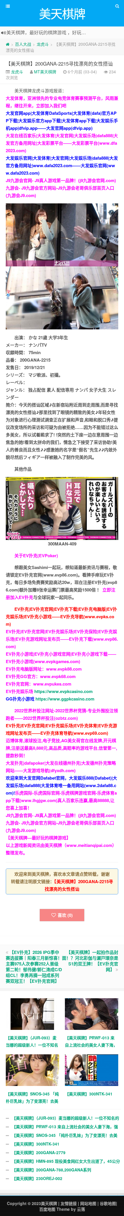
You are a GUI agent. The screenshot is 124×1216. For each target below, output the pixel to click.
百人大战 (23, 44)
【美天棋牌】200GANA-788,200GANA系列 (51, 1170)
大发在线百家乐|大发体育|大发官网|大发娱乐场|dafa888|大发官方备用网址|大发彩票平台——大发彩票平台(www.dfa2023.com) (62, 143)
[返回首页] (8, 44)
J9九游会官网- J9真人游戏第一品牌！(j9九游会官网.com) (61, 180)
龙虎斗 (43, 44)
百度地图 (47, 1209)
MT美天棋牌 (45, 72)
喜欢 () (65, 915)
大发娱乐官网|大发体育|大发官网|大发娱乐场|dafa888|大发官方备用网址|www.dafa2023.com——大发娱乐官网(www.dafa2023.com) (62, 165)
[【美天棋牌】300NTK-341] (91, 1069)
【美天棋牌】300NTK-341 (35, 1144)
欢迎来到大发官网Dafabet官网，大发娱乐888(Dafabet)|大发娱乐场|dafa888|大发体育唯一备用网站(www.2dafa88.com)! (61, 785)
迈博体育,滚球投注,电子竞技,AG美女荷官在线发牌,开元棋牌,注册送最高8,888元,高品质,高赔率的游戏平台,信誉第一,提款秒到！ (61, 748)
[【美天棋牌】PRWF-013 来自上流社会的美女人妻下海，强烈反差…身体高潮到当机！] (91, 1013)
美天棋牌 (49, 1203)
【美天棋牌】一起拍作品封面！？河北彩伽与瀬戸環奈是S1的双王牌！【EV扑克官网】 (90, 961)
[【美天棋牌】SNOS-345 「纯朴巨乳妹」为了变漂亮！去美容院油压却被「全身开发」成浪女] (32, 1069)
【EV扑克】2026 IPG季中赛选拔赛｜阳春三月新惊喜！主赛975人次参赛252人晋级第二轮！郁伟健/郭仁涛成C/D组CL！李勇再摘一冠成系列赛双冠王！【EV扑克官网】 (34, 966)
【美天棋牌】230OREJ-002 (37, 1178)
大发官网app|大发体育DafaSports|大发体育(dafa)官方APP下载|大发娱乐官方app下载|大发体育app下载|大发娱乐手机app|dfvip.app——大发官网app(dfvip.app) (62, 120)
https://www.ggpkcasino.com (64, 699)
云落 (81, 1209)
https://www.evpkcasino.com (63, 691)
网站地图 (88, 1203)
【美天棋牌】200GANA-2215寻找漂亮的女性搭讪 (59, 63)
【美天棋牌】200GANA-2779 (38, 1152)
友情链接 (69, 1203)
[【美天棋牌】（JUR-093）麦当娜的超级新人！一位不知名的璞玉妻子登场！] (32, 1013)
